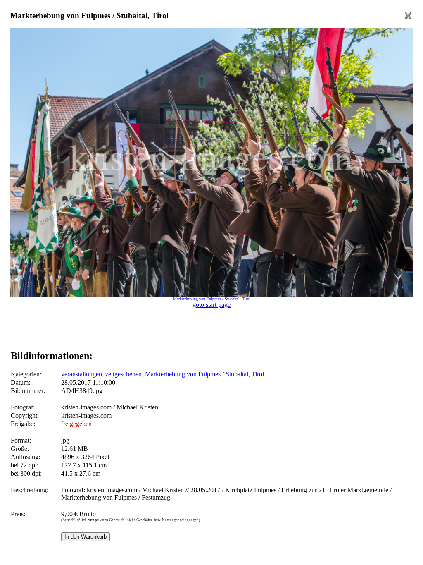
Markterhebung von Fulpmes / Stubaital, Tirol (204, 374)
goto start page (211, 304)
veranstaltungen (81, 374)
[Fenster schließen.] (408, 18)
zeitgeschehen (123, 374)
